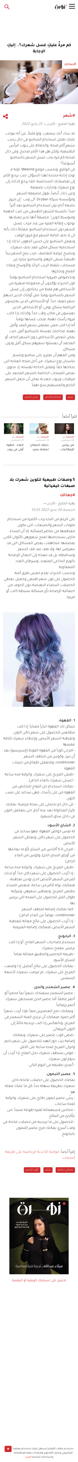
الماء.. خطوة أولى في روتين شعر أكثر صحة (14, 448)
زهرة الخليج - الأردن (61, 124)
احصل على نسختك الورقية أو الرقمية (39, 1280)
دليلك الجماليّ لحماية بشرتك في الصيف (39, 448)
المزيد (28, 1457)
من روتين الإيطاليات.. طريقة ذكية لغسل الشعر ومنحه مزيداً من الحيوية (65, 448)
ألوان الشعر (32, 1170)
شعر (70, 397)
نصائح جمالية (65, 1170)
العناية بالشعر (53, 397)
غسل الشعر (31, 397)
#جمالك (70, 437)
